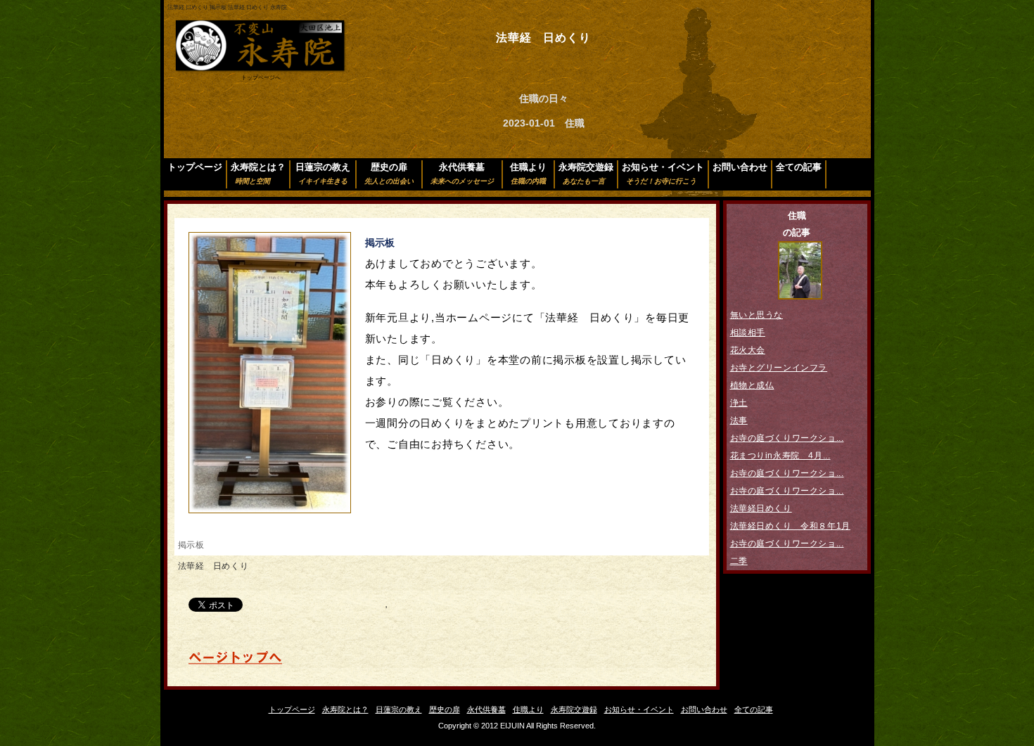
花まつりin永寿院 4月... (780, 456)
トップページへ (261, 78)
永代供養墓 (462, 173)
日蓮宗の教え (322, 173)
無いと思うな (757, 315)
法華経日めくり (761, 508)
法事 (739, 420)
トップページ (194, 167)
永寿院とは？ (258, 173)
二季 (739, 561)
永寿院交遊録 (586, 173)
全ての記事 (799, 167)
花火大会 (747, 350)
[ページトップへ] (235, 662)
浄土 (739, 403)
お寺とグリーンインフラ (779, 368)
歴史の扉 (389, 173)
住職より (528, 173)
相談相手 (747, 332)
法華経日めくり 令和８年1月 (790, 526)
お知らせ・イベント (663, 173)
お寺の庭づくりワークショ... (787, 438)
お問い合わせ (740, 167)
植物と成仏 (752, 385)
